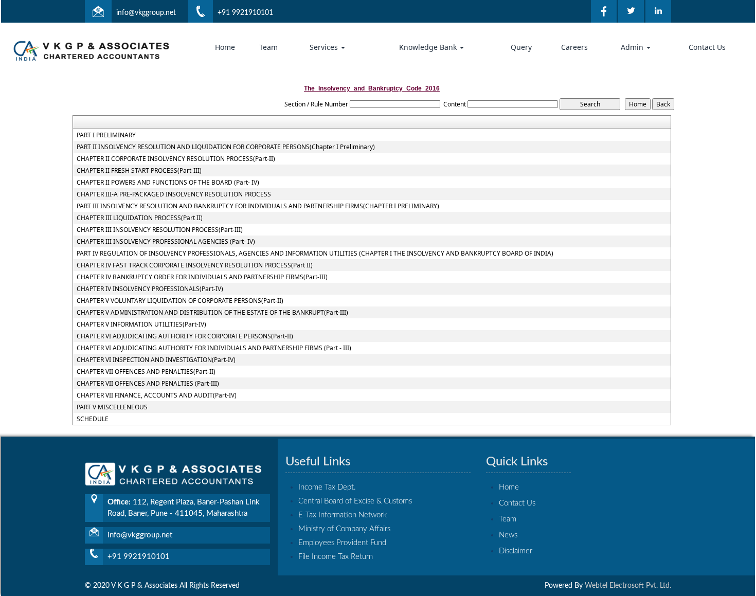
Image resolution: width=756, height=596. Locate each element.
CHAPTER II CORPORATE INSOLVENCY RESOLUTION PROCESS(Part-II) (176, 159)
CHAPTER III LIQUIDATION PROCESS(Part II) (140, 218)
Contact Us (707, 47)
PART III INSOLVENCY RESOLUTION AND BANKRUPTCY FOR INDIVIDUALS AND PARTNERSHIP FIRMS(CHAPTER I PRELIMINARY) (258, 206)
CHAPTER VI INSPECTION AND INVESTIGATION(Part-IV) (156, 360)
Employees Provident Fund (342, 543)
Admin (633, 47)
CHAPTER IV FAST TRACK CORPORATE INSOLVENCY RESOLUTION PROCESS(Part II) (195, 265)
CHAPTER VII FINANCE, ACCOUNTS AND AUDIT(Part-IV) (157, 395)
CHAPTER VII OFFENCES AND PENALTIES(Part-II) (146, 372)
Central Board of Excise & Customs (355, 501)
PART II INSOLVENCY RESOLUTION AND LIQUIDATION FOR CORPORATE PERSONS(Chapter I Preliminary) (226, 147)
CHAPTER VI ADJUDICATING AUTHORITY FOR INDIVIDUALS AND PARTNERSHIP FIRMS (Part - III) (214, 348)
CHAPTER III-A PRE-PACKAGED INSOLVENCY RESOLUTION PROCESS (174, 194)
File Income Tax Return (335, 557)
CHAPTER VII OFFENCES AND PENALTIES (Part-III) (148, 384)
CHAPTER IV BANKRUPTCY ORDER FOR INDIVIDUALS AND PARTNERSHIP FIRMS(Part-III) (202, 277)
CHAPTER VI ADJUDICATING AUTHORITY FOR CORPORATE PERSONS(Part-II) (185, 336)
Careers (574, 47)
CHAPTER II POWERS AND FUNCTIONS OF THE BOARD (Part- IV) (168, 182)
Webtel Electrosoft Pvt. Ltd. (628, 585)
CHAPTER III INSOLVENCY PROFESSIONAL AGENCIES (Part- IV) (166, 242)
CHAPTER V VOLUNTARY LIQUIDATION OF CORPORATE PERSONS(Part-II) (180, 301)
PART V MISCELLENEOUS (112, 407)
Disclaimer (515, 551)
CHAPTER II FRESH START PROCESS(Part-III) (139, 171)
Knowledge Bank (429, 47)
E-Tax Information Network (342, 515)
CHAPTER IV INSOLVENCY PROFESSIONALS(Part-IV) (150, 289)
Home (225, 47)
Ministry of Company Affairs (344, 529)
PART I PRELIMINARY (106, 135)
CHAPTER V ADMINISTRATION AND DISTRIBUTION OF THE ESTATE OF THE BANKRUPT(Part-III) (212, 313)
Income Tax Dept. (327, 487)
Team (268, 47)
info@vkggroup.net (146, 12)
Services (325, 47)
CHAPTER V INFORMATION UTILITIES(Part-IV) (141, 324)
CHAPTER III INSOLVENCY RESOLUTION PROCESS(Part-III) (160, 230)
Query (521, 47)
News (508, 535)
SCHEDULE (93, 419)
